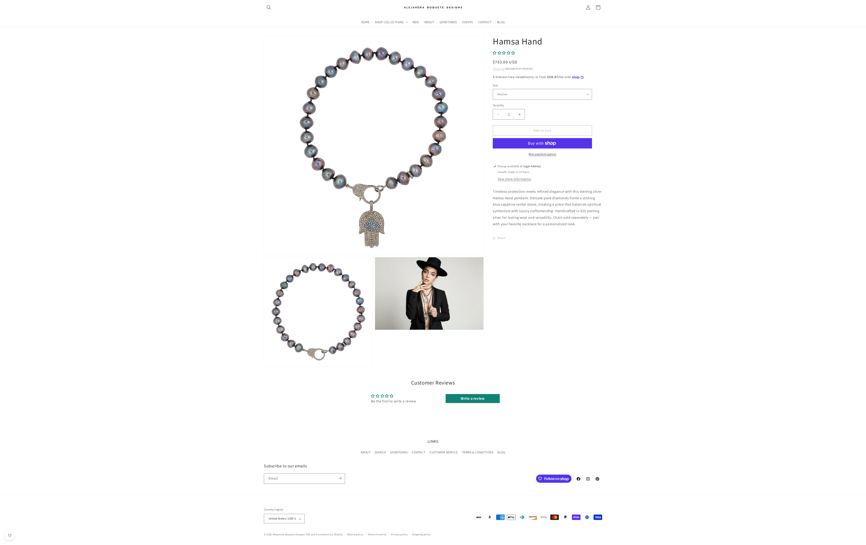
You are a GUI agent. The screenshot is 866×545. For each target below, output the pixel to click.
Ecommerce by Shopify (329, 534)
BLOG (501, 452)
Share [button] (501, 238)
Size (495, 85)
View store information (514, 179)
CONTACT (418, 452)
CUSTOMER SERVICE (443, 452)
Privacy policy (399, 534)
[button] (269, 7)
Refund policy (355, 534)
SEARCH (380, 452)
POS (308, 534)
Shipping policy (421, 534)
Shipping (498, 68)
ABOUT (366, 452)
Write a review (472, 398)
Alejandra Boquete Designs (289, 534)
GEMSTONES (399, 452)
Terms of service (377, 534)
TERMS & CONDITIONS (477, 452)
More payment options (542, 154)
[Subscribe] (340, 478)
